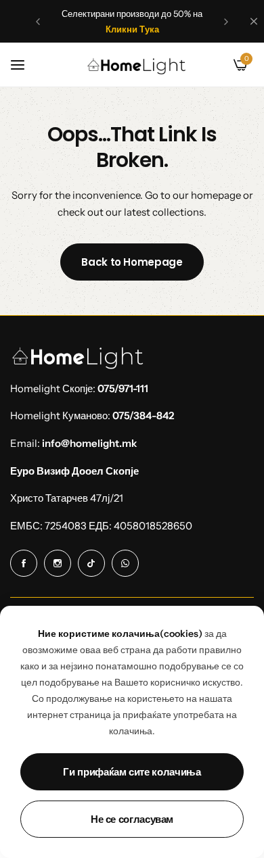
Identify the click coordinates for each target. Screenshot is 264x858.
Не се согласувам (132, 819)
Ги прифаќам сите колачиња (131, 772)
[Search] (217, 65)
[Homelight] (137, 64)
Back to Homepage (131, 262)
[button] (38, 21)
